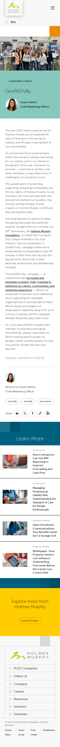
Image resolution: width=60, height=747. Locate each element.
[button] (52, 8)
